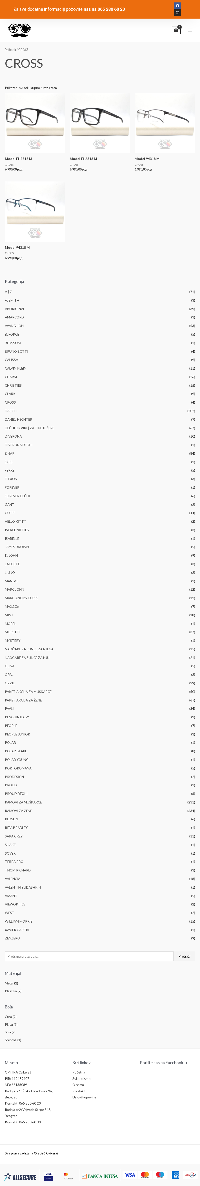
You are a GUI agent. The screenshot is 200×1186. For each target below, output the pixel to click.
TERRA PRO (14, 861)
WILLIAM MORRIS (18, 921)
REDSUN (11, 819)
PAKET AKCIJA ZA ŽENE (23, 700)
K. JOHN (11, 555)
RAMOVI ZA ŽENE (18, 811)
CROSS (10, 402)
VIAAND (11, 896)
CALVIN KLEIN (15, 368)
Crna (8, 1017)
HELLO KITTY (15, 521)
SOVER (10, 853)
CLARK (10, 394)
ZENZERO (12, 938)
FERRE (9, 470)
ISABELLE (12, 538)
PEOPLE (11, 725)
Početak (10, 50)
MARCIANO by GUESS (21, 598)
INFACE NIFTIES (17, 530)
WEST (9, 913)
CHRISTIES (13, 385)
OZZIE (10, 683)
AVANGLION (14, 326)
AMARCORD (14, 317)
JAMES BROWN (17, 547)
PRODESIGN (14, 777)
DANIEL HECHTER (18, 419)
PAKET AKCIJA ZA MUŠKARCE (28, 691)
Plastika (11, 991)
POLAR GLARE (16, 751)
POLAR (10, 742)
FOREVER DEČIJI (17, 496)
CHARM (11, 377)
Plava (9, 1024)
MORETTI (12, 632)
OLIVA (9, 666)
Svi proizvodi (81, 1078)
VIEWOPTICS (15, 904)
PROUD (11, 785)
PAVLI (9, 708)
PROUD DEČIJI (16, 793)
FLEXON (11, 479)
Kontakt (78, 1091)
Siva (8, 1032)
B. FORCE (12, 334)
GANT (9, 504)
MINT (9, 615)
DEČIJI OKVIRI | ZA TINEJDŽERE (29, 428)
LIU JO (10, 572)
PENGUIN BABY (17, 717)
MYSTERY (12, 640)
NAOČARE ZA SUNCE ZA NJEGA (29, 649)
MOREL (10, 623)
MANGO (11, 581)
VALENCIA (12, 879)
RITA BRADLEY (16, 827)
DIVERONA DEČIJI (18, 445)
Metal (9, 983)
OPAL (9, 674)
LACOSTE (12, 564)
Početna (78, 1072)
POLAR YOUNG (17, 759)
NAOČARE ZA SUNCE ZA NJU (27, 657)
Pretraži (184, 956)
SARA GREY (14, 836)
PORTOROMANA (18, 768)
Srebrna (11, 1040)
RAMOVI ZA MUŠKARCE (23, 802)
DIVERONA (13, 436)
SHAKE (10, 845)
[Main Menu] (190, 30)
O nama (78, 1085)
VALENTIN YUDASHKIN (23, 887)
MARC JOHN (14, 589)
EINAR (9, 453)
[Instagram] (177, 12)
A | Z (8, 292)
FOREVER (12, 487)
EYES (8, 462)
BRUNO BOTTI (16, 351)
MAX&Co (12, 606)
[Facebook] (177, 5)
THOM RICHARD (18, 870)
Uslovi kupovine (84, 1097)
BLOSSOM (13, 343)
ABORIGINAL (15, 309)
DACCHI (11, 411)
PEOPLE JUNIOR (17, 734)
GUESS (10, 513)
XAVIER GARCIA (17, 930)
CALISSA (11, 360)
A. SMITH (12, 300)
